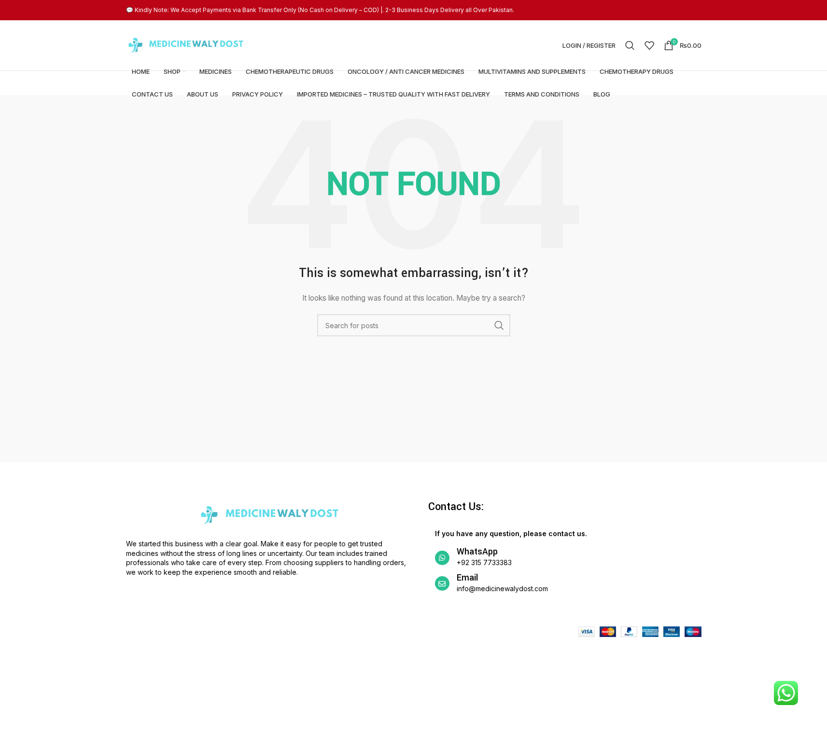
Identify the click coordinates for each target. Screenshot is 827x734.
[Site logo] (186, 45)
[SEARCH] (499, 325)
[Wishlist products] (649, 45)
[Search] (630, 45)
